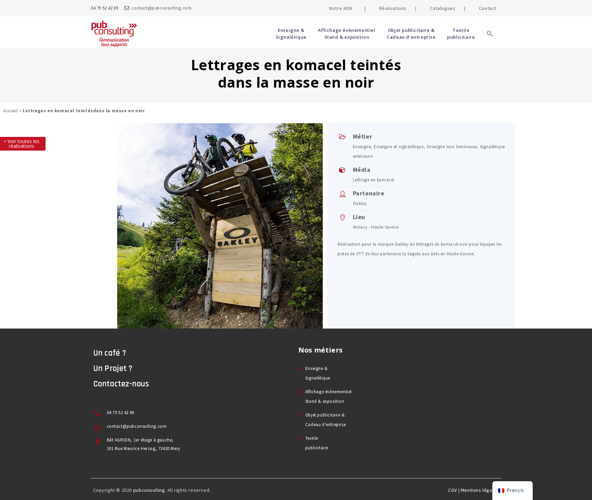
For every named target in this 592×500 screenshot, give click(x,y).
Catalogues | (447, 8)
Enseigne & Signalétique (291, 33)
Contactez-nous (121, 384)
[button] (489, 44)
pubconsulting (149, 490)
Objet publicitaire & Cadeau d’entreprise (411, 33)
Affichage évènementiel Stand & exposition (346, 33)
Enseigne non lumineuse (452, 147)
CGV (452, 490)
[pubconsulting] (113, 33)
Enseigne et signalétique (398, 147)
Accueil (10, 111)
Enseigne (362, 147)
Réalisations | (398, 8)
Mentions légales (480, 490)
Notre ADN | (347, 8)
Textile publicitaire (461, 33)
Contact (487, 8)
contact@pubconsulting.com (162, 8)
